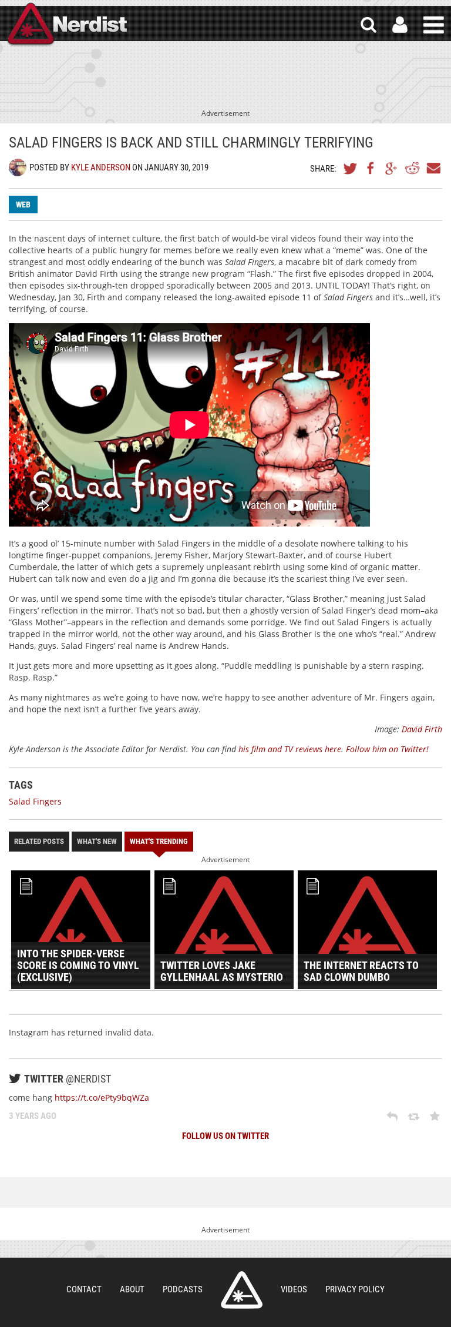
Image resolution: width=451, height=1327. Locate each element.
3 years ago (32, 1116)
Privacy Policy (355, 1289)
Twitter (350, 168)
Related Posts (39, 841)
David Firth (422, 729)
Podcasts (183, 1289)
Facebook (371, 168)
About (132, 1289)
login (400, 24)
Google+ (391, 168)
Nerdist (66, 25)
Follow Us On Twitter (225, 1136)
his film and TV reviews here (289, 749)
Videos (294, 1289)
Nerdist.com (241, 1290)
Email (432, 168)
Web (23, 204)
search (368, 24)
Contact (84, 1289)
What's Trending (159, 841)
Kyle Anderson (100, 167)
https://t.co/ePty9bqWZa (102, 1097)
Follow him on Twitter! (387, 749)
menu (433, 24)
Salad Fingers (35, 801)
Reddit (412, 168)
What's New (97, 841)
